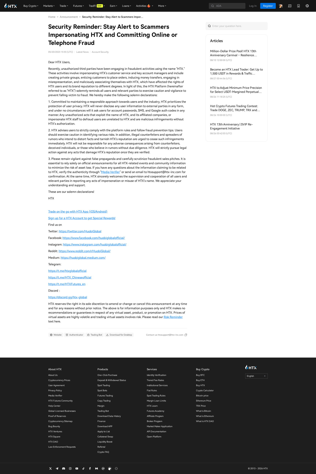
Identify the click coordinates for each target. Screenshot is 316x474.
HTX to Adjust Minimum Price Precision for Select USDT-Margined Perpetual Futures (236, 90)
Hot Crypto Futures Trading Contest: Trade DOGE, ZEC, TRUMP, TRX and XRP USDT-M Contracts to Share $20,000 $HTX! (234, 108)
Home (51, 16)
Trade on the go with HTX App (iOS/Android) (77, 211)
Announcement (69, 16)
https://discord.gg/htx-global (67, 297)
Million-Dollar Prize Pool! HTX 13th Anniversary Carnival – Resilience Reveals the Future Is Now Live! (233, 53)
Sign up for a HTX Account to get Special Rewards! (81, 218)
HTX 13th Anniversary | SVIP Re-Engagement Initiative (231, 126)
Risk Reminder (173, 317)
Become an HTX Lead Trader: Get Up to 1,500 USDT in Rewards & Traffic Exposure (236, 72)
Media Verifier (110, 172)
